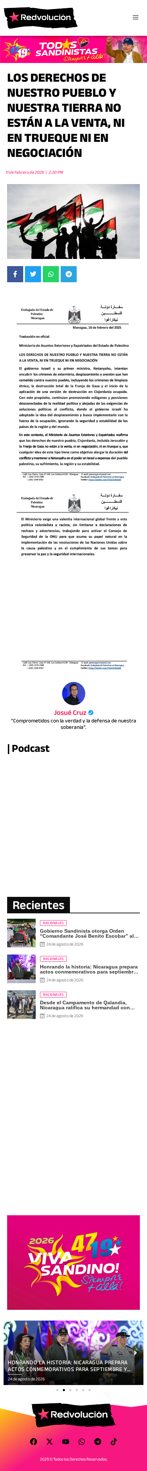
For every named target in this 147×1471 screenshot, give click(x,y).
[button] (57, 1390)
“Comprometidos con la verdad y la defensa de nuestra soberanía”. (73, 724)
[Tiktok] (114, 1441)
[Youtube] (66, 1441)
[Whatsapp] (82, 1441)
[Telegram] (98, 1441)
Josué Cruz (73, 712)
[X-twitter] (49, 1441)
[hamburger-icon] (135, 18)
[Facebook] (33, 1441)
